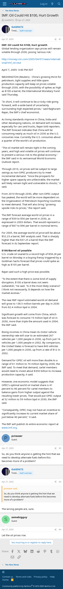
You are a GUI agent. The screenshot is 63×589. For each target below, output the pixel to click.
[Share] (55, 39)
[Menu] (5, 4)
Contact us (7, 576)
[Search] (59, 4)
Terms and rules (23, 576)
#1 (60, 39)
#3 (60, 481)
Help (52, 576)
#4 (60, 529)
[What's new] (52, 4)
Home (5, 579)
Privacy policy (40, 576)
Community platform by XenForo (29, 586)
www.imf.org (9, 427)
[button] (3, 572)
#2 (60, 448)
